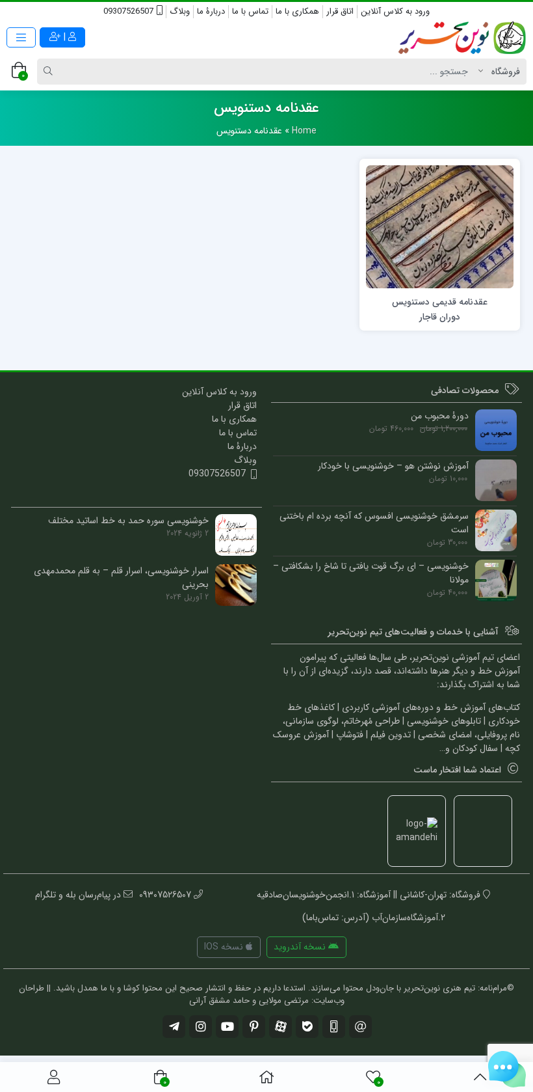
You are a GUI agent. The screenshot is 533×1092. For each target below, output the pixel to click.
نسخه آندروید (301, 947)
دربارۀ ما (211, 11)
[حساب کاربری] (53, 1077)
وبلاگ (180, 11)
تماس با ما (250, 11)
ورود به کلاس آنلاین (395, 11)
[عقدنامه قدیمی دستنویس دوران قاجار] (440, 226)
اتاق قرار (340, 11)
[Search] (50, 72)
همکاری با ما (297, 11)
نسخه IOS (225, 947)
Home (304, 131)
